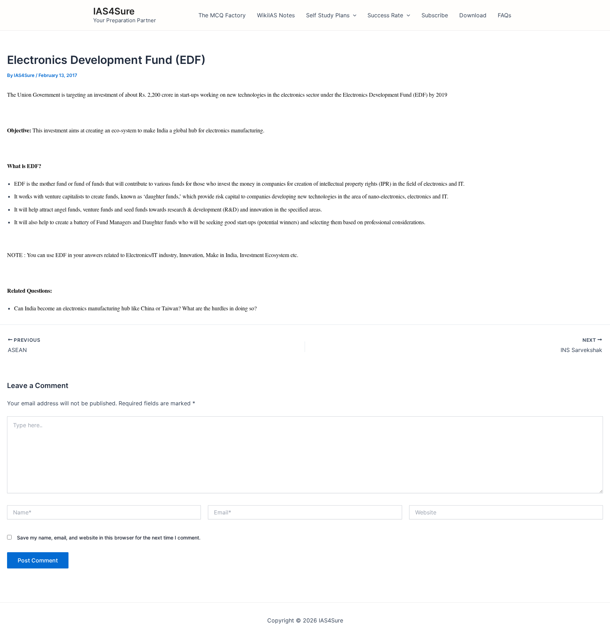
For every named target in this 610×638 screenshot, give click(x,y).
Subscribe (434, 15)
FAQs (504, 15)
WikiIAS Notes (276, 15)
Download (472, 15)
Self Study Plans (327, 15)
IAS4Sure (113, 11)
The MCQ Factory (222, 15)
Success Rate (385, 15)
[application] (353, 15)
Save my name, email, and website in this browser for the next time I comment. (109, 538)
